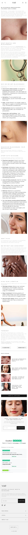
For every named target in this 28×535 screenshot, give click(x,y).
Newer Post (22, 347)
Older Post (5, 347)
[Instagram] (2, 505)
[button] (14, 511)
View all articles (14, 395)
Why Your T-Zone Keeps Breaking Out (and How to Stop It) (19, 369)
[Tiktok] (4, 505)
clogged (18, 46)
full (23, 341)
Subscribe (20, 427)
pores (21, 46)
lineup (2, 342)
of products (7, 342)
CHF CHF (13, 527)
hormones (5, 90)
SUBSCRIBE (21, 500)
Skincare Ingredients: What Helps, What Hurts (19, 360)
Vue (13, 531)
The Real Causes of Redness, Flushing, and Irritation (18, 377)
